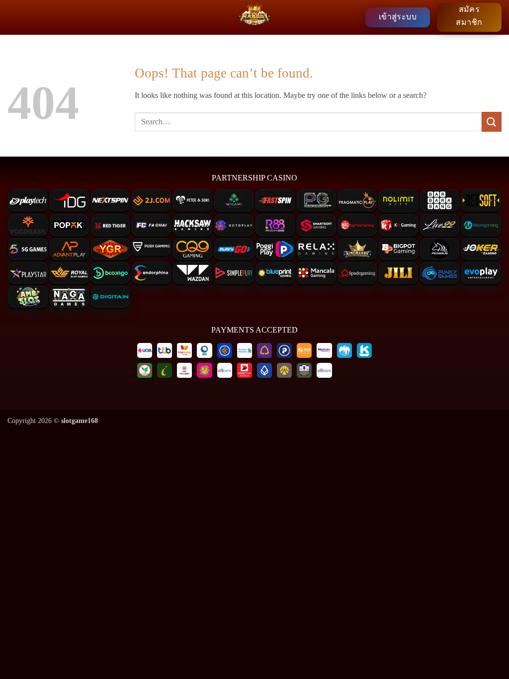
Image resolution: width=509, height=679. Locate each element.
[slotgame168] (254, 17)
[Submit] (492, 121)
